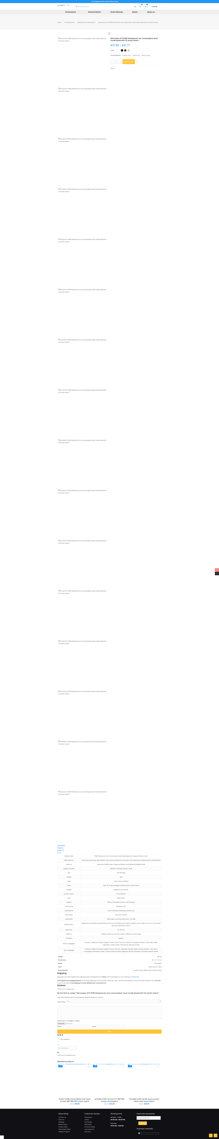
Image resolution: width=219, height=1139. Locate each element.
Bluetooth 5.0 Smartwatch (86, 22)
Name (59, 1026)
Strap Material (115, 55)
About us (61, 1120)
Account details (89, 1127)
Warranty (87, 1132)
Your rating (61, 1002)
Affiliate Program (64, 1132)
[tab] (109, 845)
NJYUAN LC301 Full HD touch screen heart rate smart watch (144, 1100)
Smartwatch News (64, 1129)
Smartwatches (69, 22)
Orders (86, 1120)
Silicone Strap (146, 55)
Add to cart (129, 62)
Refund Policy (62, 1124)
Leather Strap (126, 55)
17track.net (135, 977)
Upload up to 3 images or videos (68, 1021)
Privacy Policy (63, 1127)
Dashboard (88, 1117)
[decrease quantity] (112, 61)
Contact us (62, 1117)
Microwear (158, 963)
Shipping (60, 848)
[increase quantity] (119, 61)
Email (94, 1026)
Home (59, 22)
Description (61, 845)
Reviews (60, 850)
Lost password (89, 1129)
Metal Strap (136, 55)
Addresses (87, 1124)
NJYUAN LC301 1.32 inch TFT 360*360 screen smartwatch (109, 1100)
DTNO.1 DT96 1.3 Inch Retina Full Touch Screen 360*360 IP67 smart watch (75, 1100)
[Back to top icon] (211, 1135)
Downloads (88, 1122)
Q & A (59, 853)
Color (112, 50)
